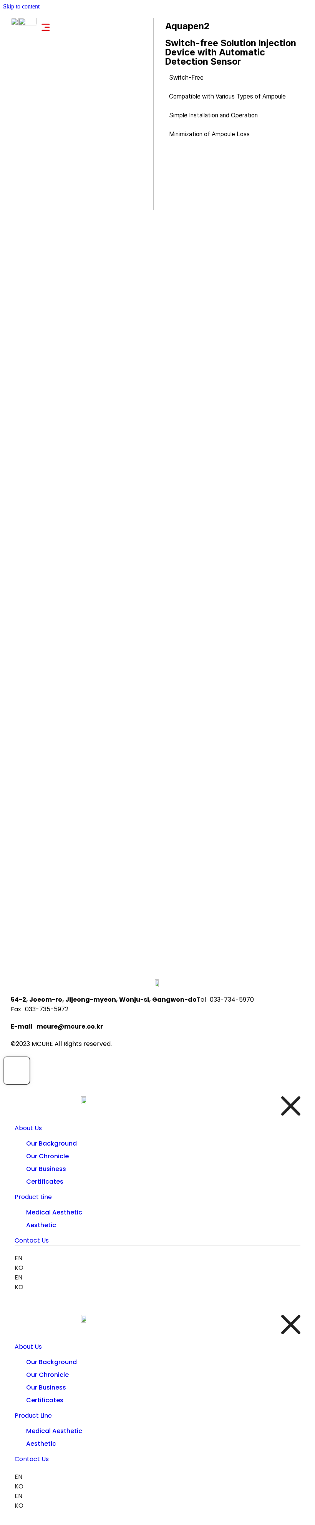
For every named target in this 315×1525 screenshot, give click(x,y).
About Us (28, 1128)
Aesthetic (41, 1225)
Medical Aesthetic (54, 1212)
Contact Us (32, 1240)
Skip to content (21, 6)
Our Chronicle (47, 1156)
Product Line (33, 1197)
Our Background (51, 1143)
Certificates (44, 1181)
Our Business (46, 1168)
